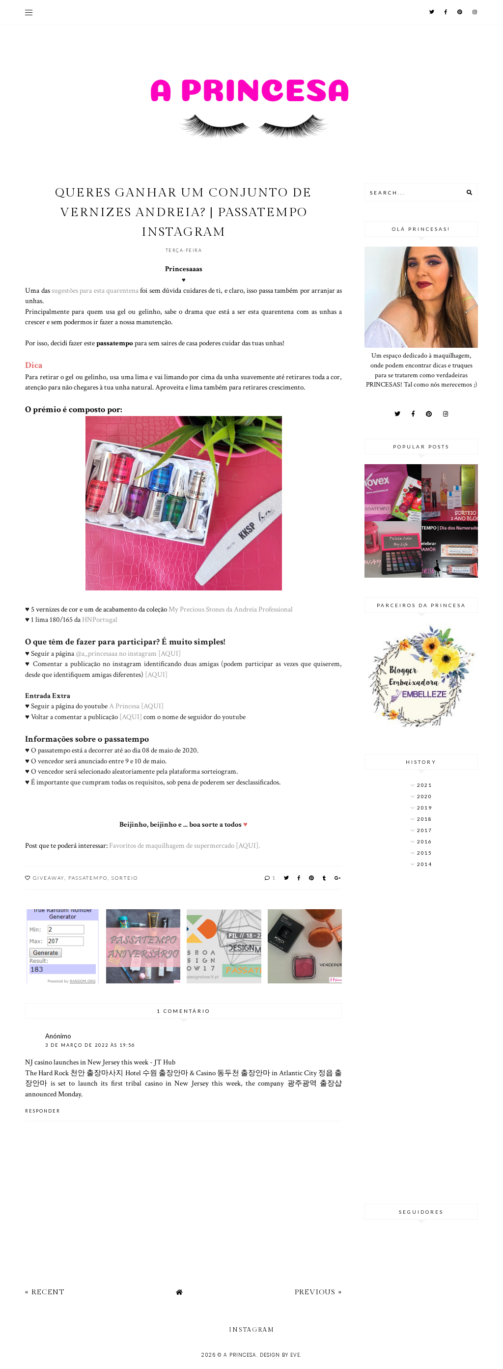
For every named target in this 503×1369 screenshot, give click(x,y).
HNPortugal (99, 619)
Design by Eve (280, 1355)
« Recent (44, 1292)
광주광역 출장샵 (314, 1083)
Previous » (318, 1292)
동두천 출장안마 (243, 1073)
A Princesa (240, 1355)
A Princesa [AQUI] (136, 706)
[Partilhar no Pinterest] (312, 878)
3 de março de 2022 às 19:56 (90, 1045)
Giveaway (48, 878)
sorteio (125, 878)
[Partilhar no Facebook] (299, 878)
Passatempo (88, 878)
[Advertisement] (420, 1037)
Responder (42, 1111)
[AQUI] (156, 674)
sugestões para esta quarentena (95, 290)
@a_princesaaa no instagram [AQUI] (128, 653)
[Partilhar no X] (287, 878)
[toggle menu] (28, 12)
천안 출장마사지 (96, 1073)
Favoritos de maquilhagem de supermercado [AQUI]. (184, 845)
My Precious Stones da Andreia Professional (230, 609)
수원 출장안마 (165, 1073)
